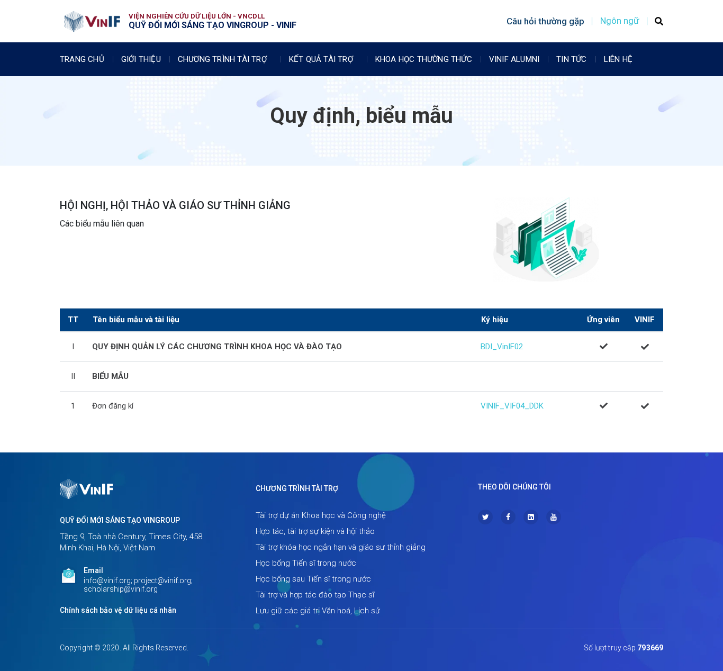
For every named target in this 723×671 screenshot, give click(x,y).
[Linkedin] (530, 517)
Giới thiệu (141, 59)
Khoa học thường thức (423, 59)
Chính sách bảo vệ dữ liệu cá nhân (118, 610)
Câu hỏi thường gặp (545, 21)
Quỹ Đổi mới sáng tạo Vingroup (120, 520)
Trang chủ (82, 59)
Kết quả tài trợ (321, 59)
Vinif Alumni (514, 59)
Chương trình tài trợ (222, 59)
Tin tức (571, 59)
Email (93, 570)
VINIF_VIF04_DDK (512, 406)
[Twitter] (485, 517)
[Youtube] (553, 517)
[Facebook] (508, 517)
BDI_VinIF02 (502, 346)
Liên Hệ (618, 59)
